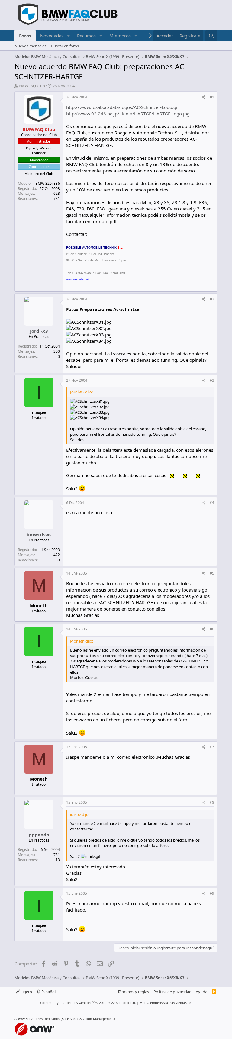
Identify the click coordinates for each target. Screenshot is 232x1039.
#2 (212, 299)
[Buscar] (211, 35)
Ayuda (201, 991)
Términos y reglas (133, 991)
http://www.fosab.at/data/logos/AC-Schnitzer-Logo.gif (122, 107)
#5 (212, 573)
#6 (212, 629)
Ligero (26, 991)
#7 (212, 746)
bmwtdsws (39, 534)
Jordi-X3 (39, 331)
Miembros (120, 36)
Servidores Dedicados (43, 1018)
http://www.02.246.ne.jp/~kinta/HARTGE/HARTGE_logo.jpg (128, 114)
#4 (212, 502)
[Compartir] (204, 97)
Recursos (86, 36)
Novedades (51, 36)
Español (48, 991)
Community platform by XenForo (88, 1002)
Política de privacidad (172, 991)
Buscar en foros (65, 46)
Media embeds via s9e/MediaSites (166, 1002)
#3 (212, 380)
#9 (212, 893)
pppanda (39, 835)
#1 (212, 97)
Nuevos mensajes (30, 46)
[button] (68, 35)
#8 (212, 802)
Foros (25, 36)
